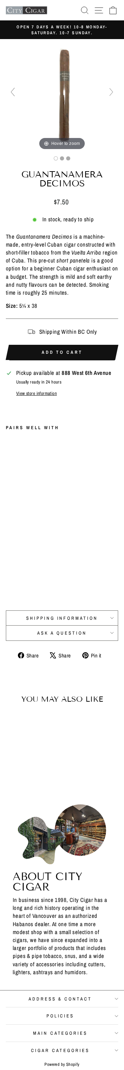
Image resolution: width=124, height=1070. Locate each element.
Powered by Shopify (61, 1064)
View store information (36, 393)
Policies (60, 1016)
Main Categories (60, 1033)
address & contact (60, 999)
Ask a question (62, 633)
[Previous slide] (13, 92)
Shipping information (62, 618)
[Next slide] (111, 92)
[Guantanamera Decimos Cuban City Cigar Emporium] (56, 158)
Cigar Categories (60, 1050)
